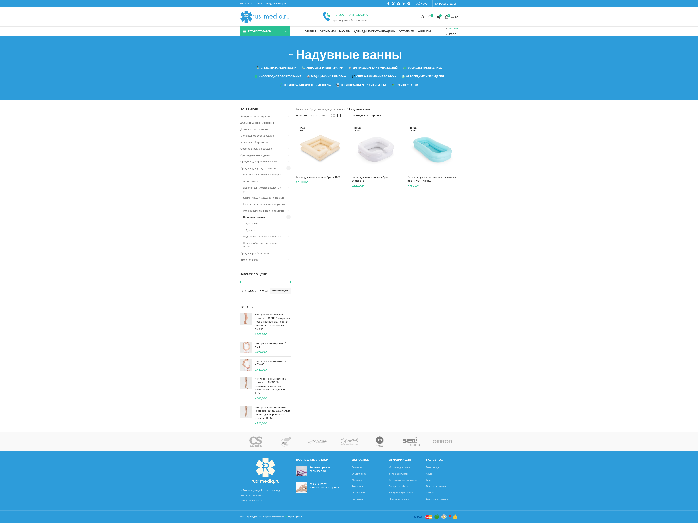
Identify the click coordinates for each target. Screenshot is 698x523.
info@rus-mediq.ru (276, 3)
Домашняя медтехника (254, 129)
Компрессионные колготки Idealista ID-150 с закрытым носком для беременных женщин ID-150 (272, 413)
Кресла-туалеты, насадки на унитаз (264, 204)
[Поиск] (422, 17)
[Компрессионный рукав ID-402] (246, 348)
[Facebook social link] (388, 3)
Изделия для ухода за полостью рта (262, 189)
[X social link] (393, 3)
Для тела (251, 230)
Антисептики (250, 181)
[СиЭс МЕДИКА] (255, 441)
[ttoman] (348, 441)
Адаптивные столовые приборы (262, 174)
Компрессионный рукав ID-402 (271, 345)
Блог (429, 479)
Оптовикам (358, 492)
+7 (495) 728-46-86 (350, 14)
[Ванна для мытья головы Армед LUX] (321, 149)
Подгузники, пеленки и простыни (262, 236)
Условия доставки (399, 467)
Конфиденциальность (402, 492)
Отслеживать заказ (437, 498)
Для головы (252, 223)
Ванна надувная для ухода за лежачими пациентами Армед (431, 179)
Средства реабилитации (254, 253)
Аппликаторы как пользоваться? (320, 469)
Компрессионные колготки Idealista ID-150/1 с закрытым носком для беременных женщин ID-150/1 (270, 386)
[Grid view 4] (345, 115)
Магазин (357, 479)
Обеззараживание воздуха (256, 148)
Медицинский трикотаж (254, 142)
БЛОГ (452, 34)
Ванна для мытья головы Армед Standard (371, 179)
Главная (301, 109)
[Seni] (411, 441)
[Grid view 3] (339, 115)
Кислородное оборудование (257, 135)
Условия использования (403, 479)
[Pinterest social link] (398, 3)
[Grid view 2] (333, 115)
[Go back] (291, 54)
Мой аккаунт (433, 467)
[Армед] (317, 441)
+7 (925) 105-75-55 (251, 3)
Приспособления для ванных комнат (260, 244)
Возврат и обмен (399, 486)
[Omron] (442, 441)
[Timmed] (380, 441)
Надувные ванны (254, 216)
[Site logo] (265, 16)
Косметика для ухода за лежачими (263, 197)
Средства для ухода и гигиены (258, 168)
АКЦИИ (453, 28)
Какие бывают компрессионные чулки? (324, 485)
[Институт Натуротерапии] (286, 441)
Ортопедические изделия (255, 155)
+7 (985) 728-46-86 (252, 495)
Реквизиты (358, 486)
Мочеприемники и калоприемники (263, 210)
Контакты (357, 498)
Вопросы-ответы (436, 486)
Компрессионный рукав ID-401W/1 (271, 362)
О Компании (359, 473)
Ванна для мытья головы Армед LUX (318, 177)
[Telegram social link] (409, 3)
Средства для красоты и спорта (259, 161)
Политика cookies (399, 498)
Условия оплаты (398, 473)
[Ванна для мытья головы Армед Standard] (377, 149)
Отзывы (430, 492)
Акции (429, 473)
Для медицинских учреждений (258, 122)
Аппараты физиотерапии (255, 116)
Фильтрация (280, 290)
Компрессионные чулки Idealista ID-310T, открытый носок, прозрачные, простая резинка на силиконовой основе (272, 322)
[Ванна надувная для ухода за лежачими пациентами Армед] (432, 149)
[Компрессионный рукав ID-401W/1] (246, 365)
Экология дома (249, 259)
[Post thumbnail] (301, 471)
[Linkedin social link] (403, 3)
